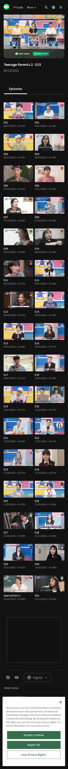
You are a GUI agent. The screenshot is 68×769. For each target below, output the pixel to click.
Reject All (34, 745)
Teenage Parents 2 (18, 64)
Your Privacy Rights (33, 754)
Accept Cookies (34, 735)
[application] (34, 32)
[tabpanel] (34, 352)
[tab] (15, 89)
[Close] (61, 702)
